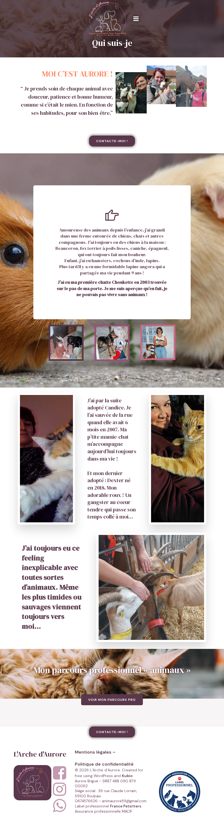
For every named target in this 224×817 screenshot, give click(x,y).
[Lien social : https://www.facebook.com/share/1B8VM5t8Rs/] (61, 773)
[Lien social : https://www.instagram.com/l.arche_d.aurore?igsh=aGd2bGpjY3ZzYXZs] (61, 789)
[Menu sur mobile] (136, 19)
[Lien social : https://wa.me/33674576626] (61, 806)
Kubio (127, 775)
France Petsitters (125, 806)
